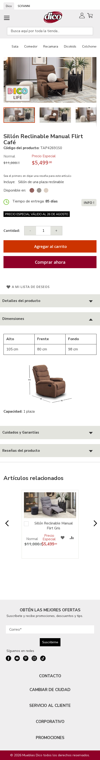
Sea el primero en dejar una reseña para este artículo (37, 176)
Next (94, 526)
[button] (58, 115)
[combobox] (50, 31)
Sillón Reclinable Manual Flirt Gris (53, 526)
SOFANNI (24, 6)
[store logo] (53, 17)
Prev (5, 526)
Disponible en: (14, 190)
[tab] (50, 301)
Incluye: (10, 182)
